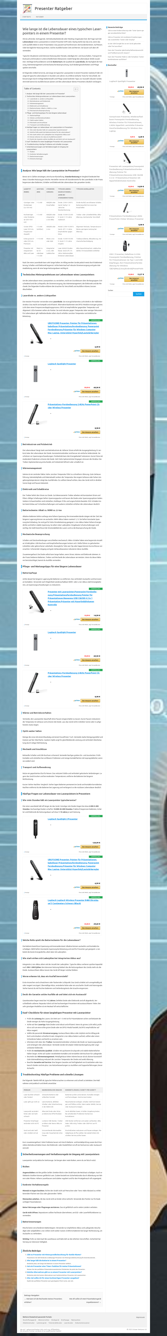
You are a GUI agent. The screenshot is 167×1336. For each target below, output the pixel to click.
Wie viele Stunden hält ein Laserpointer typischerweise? (48, 130)
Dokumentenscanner (82, 1323)
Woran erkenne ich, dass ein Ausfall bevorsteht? (46, 137)
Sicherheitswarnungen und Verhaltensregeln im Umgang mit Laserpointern (47, 148)
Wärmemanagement (36, 103)
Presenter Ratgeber (53, 8)
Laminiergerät (41, 1323)
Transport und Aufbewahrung (40, 125)
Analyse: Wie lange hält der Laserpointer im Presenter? (46, 93)
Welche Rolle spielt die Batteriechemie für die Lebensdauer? (50, 132)
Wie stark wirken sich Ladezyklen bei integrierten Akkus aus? (50, 134)
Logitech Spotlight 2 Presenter (63, 819)
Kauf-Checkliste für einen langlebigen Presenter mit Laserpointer (49, 141)
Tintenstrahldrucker (55, 1323)
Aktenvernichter (43, 1320)
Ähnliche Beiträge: (36, 159)
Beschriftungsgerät (29, 1320)
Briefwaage (65, 1320)
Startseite (26, 17)
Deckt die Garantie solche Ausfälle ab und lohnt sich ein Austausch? (52, 139)
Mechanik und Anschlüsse (38, 122)
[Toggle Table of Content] (75, 89)
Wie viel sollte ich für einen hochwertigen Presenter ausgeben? (53, 1278)
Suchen (110, 290)
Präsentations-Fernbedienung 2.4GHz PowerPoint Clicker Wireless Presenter (126, 217)
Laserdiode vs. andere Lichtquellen (41, 99)
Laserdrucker (68, 1323)
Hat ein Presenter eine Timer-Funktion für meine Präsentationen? (54, 1266)
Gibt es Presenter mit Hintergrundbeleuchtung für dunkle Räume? (54, 1255)
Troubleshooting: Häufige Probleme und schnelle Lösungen (47, 144)
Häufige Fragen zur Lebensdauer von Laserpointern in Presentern (49, 127)
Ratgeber (40, 17)
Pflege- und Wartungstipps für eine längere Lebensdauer (47, 113)
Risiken (32, 151)
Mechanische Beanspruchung (40, 110)
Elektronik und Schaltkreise (39, 106)
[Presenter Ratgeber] (26, 13)
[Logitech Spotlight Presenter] (126, 73)
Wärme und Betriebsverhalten (40, 118)
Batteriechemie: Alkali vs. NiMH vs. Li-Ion (43, 108)
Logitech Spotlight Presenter (62, 364)
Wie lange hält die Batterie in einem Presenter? (46, 1260)
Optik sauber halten (36, 120)
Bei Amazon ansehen (90, 351)
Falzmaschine (75, 1320)
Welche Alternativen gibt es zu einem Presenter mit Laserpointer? (54, 1272)
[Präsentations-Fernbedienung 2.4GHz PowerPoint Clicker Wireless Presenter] (126, 207)
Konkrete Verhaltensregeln (39, 154)
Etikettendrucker (29, 1323)
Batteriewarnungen (36, 156)
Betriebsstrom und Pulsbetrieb (40, 101)
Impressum (140, 1317)
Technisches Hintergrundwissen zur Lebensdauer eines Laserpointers (51, 96)
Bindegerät (55, 1320)
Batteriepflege (35, 115)
